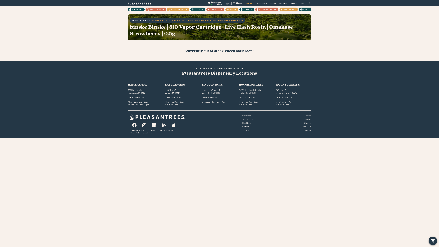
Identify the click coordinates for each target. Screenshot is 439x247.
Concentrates (267, 9)
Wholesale (306, 126)
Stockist (245, 130)
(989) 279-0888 (247, 97)
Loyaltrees (293, 3)
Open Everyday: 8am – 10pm (213, 102)
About (308, 115)
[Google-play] (163, 125)
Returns (308, 130)
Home (135, 20)
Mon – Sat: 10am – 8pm (248, 102)
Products (145, 20)
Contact (307, 119)
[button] (225, 3)
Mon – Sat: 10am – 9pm (174, 102)
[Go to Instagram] (144, 125)
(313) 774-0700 (136, 97)
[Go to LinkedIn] (154, 125)
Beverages (290, 9)
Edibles (248, 9)
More (302, 3)
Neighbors (246, 123)
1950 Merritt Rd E (171, 90)
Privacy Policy (135, 133)
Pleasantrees (179, 9)
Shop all (137, 9)
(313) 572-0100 (210, 97)
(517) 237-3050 (173, 97)
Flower (198, 9)
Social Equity (247, 119)
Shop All (249, 3)
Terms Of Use (147, 133)
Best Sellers (157, 9)
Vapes (233, 9)
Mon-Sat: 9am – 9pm (284, 102)
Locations (261, 3)
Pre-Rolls (216, 9)
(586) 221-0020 (284, 97)
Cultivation (283, 3)
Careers (307, 123)
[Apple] (173, 125)
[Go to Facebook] (134, 125)
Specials (273, 3)
